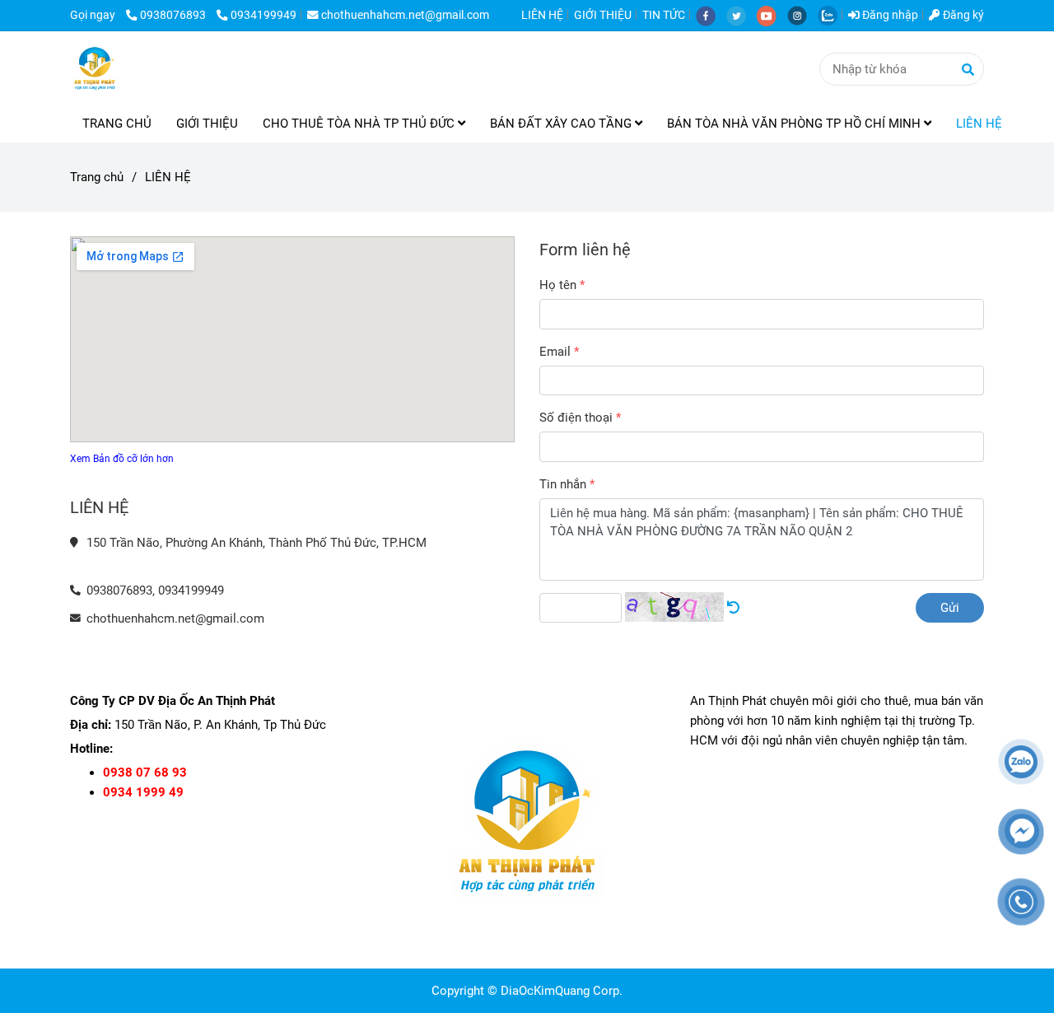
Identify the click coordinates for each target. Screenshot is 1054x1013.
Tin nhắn (562, 484)
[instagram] (802, 14)
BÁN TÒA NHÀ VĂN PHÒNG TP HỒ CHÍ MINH (795, 123)
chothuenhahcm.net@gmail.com (405, 14)
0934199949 (263, 14)
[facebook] (711, 14)
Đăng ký (962, 14)
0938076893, (120, 590)
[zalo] (832, 14)
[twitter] (741, 14)
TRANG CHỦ (117, 123)
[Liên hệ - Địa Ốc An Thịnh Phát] (733, 607)
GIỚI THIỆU (603, 14)
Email (555, 351)
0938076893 (174, 14)
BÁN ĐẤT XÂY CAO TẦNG (562, 123)
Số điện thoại (576, 417)
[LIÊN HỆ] (94, 68)
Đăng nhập (889, 14)
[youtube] (772, 14)
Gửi (949, 607)
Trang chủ (97, 177)
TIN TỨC (663, 14)
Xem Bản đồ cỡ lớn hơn (122, 458)
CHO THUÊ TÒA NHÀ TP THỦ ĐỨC (360, 123)
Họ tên (557, 285)
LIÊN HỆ (542, 14)
